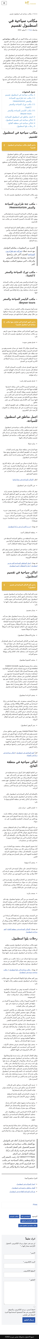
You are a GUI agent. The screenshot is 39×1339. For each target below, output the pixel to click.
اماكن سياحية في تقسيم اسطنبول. (19, 120)
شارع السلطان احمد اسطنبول (19, 566)
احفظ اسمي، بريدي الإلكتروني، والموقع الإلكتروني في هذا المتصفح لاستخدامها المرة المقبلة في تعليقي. (20, 1312)
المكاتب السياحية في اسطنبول (28, 1221)
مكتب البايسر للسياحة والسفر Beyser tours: (20, 112)
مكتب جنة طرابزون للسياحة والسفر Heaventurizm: (20, 99)
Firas (30, 30)
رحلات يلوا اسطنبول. (24, 126)
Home (35, 14)
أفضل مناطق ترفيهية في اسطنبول (23, 1188)
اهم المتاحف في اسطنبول (25, 753)
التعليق (32, 1280)
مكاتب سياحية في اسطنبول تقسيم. (19, 95)
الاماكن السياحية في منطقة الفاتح (18, 929)
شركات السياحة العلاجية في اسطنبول (22, 1191)
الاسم (32, 1253)
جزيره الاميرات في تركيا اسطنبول (19, 527)
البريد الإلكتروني (29, 1262)
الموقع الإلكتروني (29, 1271)
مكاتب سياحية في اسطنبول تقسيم (27, 1225)
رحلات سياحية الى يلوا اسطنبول (20, 970)
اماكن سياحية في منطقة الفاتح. (20, 123)
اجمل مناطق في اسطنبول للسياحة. (19, 117)
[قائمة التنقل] (4, 3)
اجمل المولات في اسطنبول (26, 1184)
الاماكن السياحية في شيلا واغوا (23, 479)
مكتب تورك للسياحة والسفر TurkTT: (20, 106)
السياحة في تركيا (26, 1216)
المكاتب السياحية (14, 1216)
